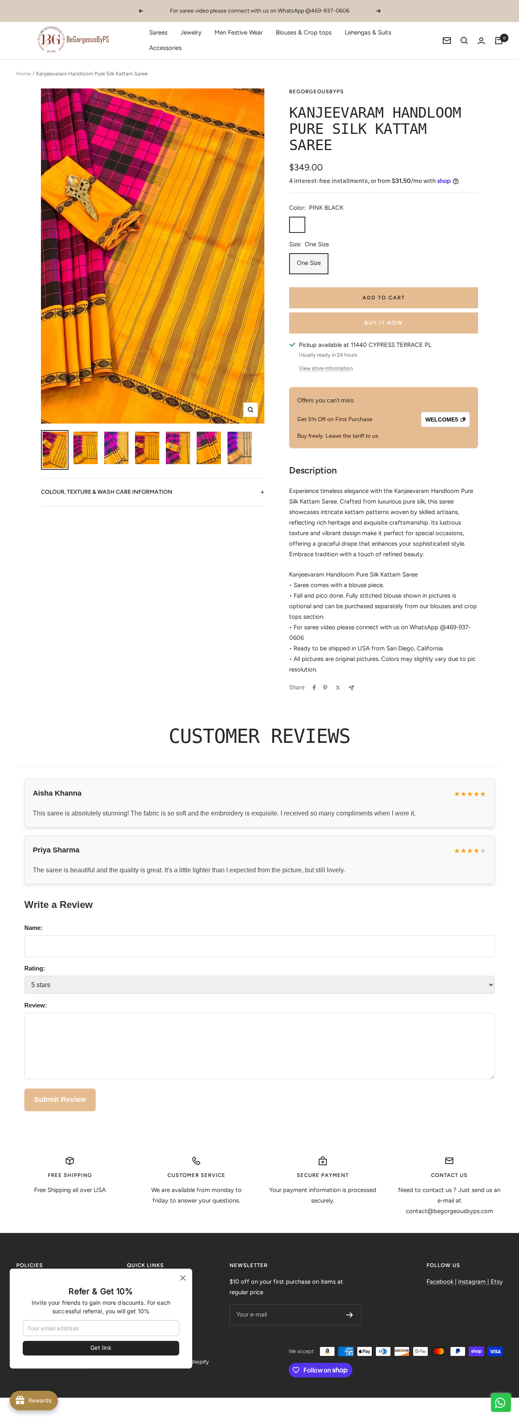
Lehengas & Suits (368, 32)
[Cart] (499, 40)
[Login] (481, 40)
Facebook (441, 1281)
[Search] (464, 40)
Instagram (472, 1281)
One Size (309, 263)
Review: (35, 1005)
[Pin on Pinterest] (325, 688)
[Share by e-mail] (351, 688)
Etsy (497, 1281)
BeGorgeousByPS (316, 91)
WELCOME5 (441, 419)
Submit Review (60, 1099)
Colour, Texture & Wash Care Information (152, 492)
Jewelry (191, 32)
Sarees (158, 32)
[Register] (349, 1315)
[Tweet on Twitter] (338, 688)
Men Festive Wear (238, 32)
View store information (326, 368)
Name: (33, 927)
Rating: (34, 968)
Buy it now (384, 323)
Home (23, 74)
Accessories (165, 48)
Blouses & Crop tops (304, 32)
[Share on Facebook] (314, 688)
